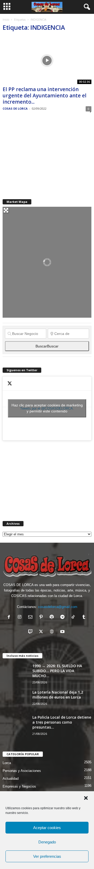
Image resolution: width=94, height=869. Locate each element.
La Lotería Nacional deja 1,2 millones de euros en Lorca (57, 695)
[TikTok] (74, 617)
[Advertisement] (42, 155)
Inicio (6, 19)
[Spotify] (53, 617)
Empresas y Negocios (19, 786)
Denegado (47, 842)
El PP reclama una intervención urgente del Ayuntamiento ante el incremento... (44, 95)
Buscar (47, 346)
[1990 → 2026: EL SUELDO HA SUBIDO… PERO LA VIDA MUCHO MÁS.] (16, 673)
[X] (42, 632)
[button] (86, 798)
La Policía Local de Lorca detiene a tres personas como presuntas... (61, 722)
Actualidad (11, 779)
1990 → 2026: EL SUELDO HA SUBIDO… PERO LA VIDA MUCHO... (57, 670)
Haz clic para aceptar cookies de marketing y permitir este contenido (47, 408)
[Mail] (31, 617)
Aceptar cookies (47, 827)
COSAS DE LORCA (15, 108)
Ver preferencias (47, 856)
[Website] (53, 632)
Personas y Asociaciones (22, 771)
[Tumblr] (84, 617)
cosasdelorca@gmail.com (57, 607)
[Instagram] (20, 617)
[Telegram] (63, 617)
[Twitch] (31, 632)
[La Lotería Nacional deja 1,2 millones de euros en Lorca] (16, 699)
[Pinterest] (42, 617)
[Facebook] (10, 617)
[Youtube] (63, 632)
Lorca (7, 763)
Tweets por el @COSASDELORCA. (47, 408)
